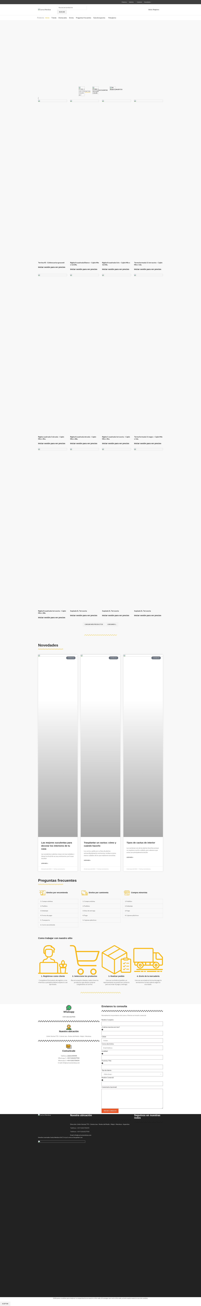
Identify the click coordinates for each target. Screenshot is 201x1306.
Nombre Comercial (108, 1077)
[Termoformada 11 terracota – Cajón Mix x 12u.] (148, 178)
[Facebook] (142, 1128)
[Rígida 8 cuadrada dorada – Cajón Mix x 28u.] (84, 352)
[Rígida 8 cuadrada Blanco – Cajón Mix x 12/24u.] (84, 178)
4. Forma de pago (46, 915)
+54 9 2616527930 (73, 1058)
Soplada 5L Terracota (78, 611)
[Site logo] (44, 9)
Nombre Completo (108, 1020)
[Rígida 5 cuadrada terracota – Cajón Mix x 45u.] (116, 352)
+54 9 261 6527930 (68, 1017)
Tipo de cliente (106, 1070)
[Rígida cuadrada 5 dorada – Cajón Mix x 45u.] (52, 352)
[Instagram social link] (159, 2)
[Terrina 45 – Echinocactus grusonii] (52, 178)
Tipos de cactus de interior (141, 842)
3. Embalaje (44, 911)
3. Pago (127, 911)
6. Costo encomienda (47, 925)
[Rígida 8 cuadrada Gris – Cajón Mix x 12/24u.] (116, 178)
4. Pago (85, 915)
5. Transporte (45, 920)
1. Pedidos (128, 901)
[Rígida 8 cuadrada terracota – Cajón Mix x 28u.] (52, 526)
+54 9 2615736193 (73, 1060)
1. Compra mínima (46, 901)
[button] (58, 901)
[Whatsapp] (68, 1007)
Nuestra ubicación (69, 1031)
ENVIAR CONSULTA (110, 1111)
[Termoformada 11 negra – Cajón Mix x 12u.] (148, 352)
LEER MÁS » (44, 863)
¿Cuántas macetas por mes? (111, 1027)
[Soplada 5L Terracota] (84, 526)
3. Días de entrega (89, 911)
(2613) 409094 (72, 1056)
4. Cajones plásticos (132, 915)
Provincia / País (106, 1061)
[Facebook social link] (154, 2)
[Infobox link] (53, 965)
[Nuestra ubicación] (68, 1027)
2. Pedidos (44, 906)
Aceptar (5, 1304)
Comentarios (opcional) (109, 1087)
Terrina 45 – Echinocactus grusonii (51, 263)
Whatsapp (68, 1012)
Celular (104, 1036)
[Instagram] (136, 1128)
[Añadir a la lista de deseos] (40, 259)
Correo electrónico (108, 1044)
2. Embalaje (129, 906)
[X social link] (156, 2)
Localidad (105, 1051)
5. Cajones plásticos (89, 920)
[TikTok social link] (161, 2)
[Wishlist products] (162, 10)
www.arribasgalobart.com (75, 1137)
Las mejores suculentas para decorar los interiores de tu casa (56, 845)
